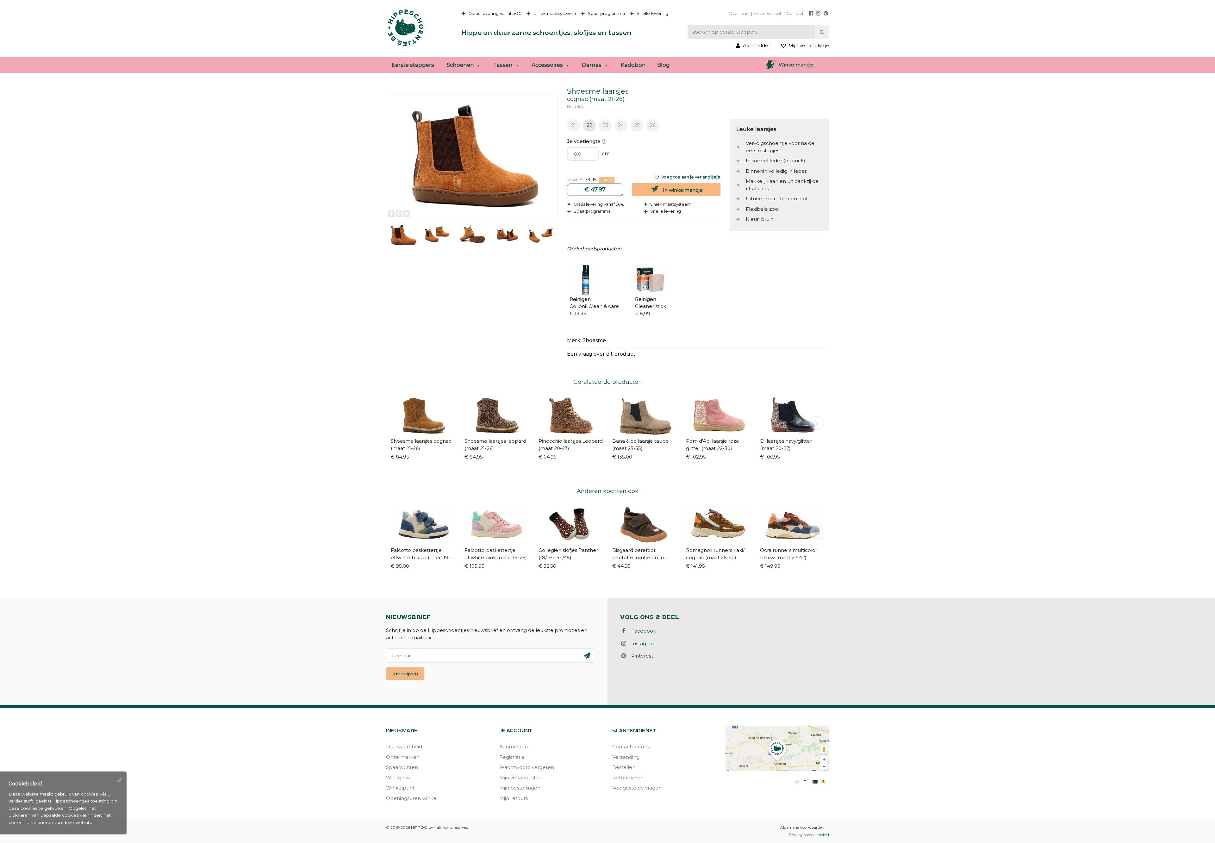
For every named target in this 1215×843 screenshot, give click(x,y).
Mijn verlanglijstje (519, 778)
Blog (663, 65)
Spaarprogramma (606, 13)
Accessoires (547, 65)
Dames (591, 65)
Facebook (641, 631)
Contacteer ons (631, 747)
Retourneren (628, 778)
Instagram (641, 643)
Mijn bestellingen (519, 788)
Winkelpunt (400, 788)
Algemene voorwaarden (802, 827)
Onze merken (403, 757)
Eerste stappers (413, 65)
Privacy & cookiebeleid (809, 834)
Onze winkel (767, 13)
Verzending (625, 757)
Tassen (503, 65)
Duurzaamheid (404, 747)
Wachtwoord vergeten (526, 767)
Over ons (738, 13)
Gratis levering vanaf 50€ (494, 13)
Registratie (512, 757)
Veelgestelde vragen (637, 788)
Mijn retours (513, 798)
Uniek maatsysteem (554, 13)
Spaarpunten (402, 767)
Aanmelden (513, 747)
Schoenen (460, 65)
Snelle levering (651, 13)
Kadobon (633, 65)
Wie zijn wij (399, 778)
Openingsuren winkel (412, 798)
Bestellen (623, 767)
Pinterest (640, 656)
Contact (795, 13)
